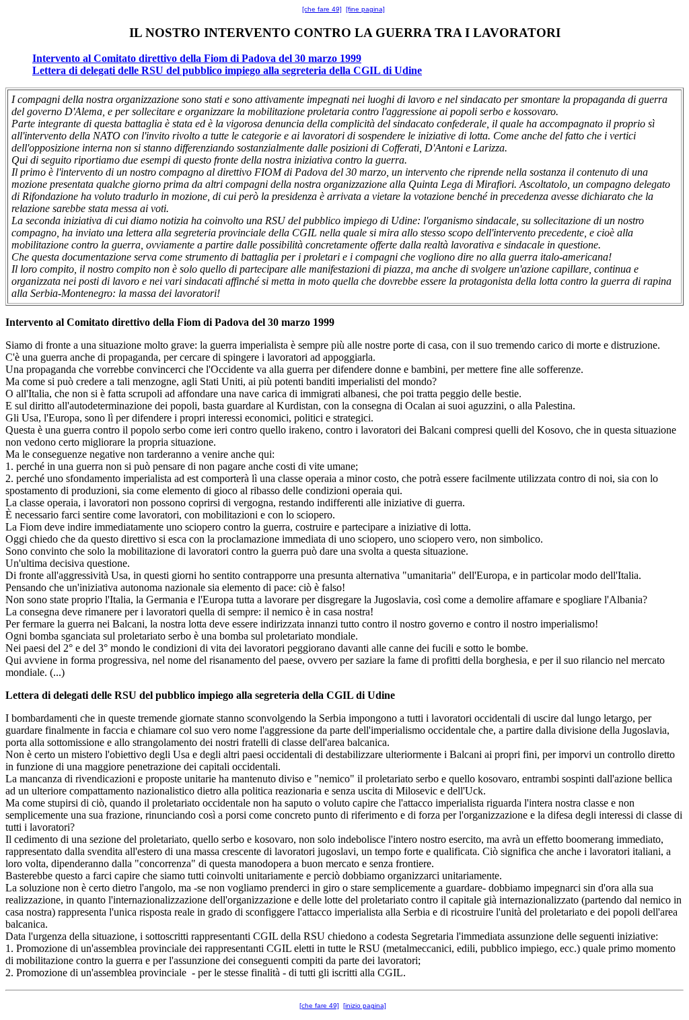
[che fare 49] (322, 9)
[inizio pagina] (364, 1005)
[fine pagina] (365, 9)
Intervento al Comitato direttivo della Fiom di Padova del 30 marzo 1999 (196, 58)
